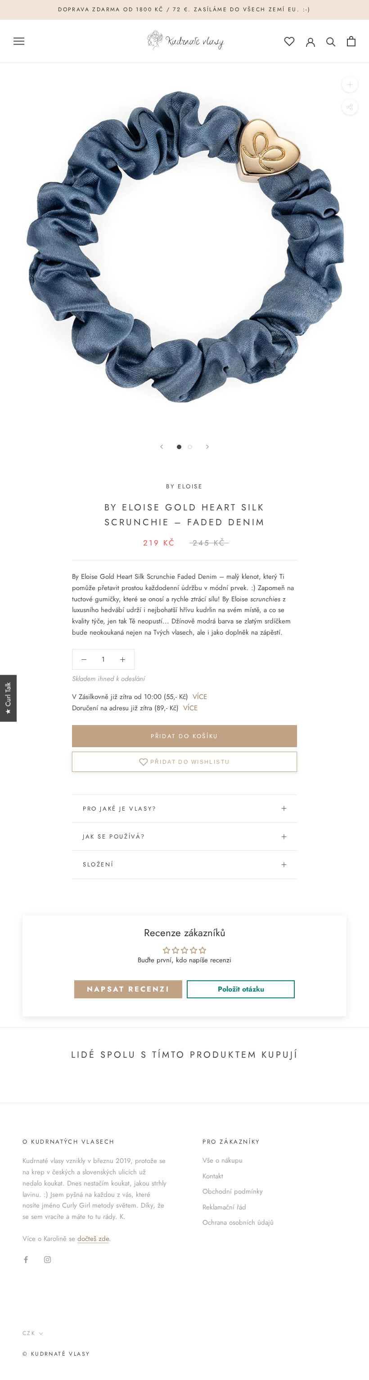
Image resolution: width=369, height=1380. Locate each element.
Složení (98, 864)
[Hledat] (331, 41)
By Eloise (184, 486)
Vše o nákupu (222, 1160)
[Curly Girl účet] (310, 41)
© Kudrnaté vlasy (56, 1354)
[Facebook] (25, 1259)
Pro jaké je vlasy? (120, 808)
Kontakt (212, 1176)
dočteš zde (93, 1239)
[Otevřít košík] (351, 41)
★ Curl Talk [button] (8, 698)
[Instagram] (47, 1259)
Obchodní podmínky (232, 1191)
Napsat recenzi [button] (128, 989)
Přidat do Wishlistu (190, 761)
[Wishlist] (289, 41)
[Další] (207, 447)
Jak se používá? (114, 836)
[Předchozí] (161, 447)
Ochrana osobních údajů (238, 1222)
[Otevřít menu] (19, 41)
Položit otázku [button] (241, 989)
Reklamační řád (224, 1207)
